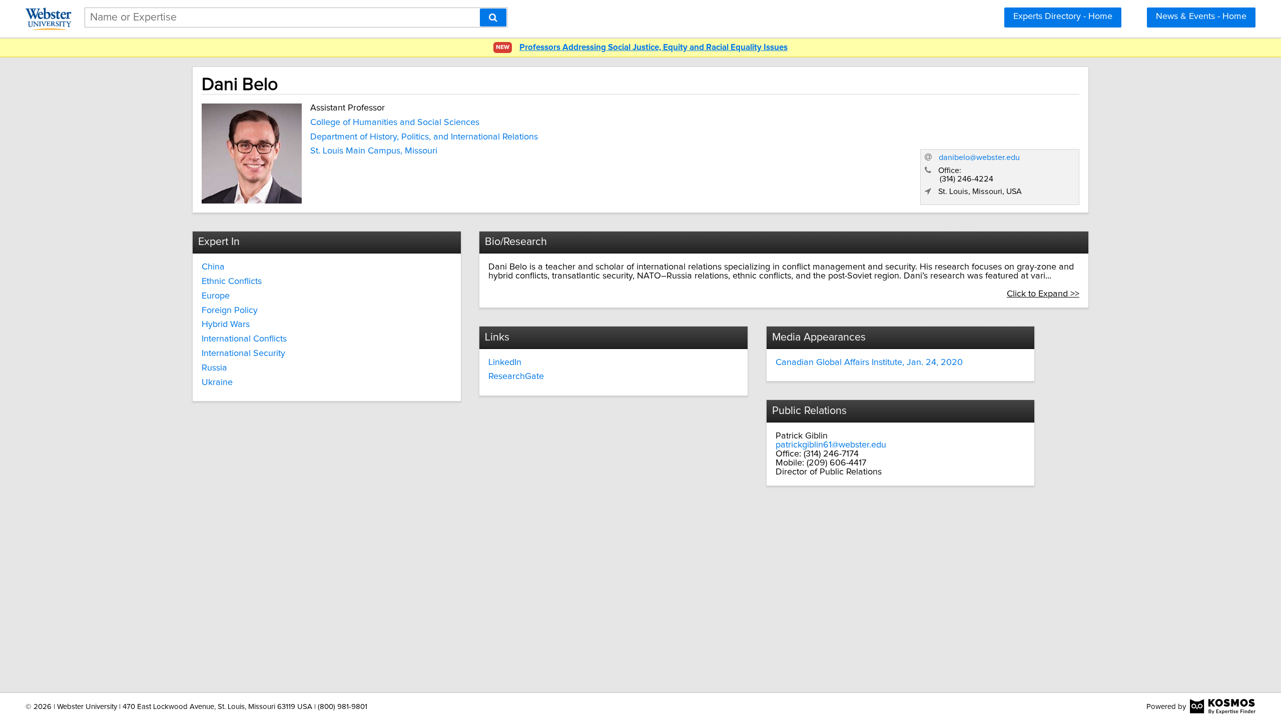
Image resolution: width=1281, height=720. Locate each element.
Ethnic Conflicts (232, 281)
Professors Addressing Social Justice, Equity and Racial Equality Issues (653, 48)
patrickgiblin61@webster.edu (831, 445)
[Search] (493, 17)
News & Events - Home (1201, 16)
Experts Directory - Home (1062, 16)
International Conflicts (244, 339)
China (213, 267)
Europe (216, 296)
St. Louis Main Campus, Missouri (373, 151)
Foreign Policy (230, 310)
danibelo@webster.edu (979, 158)
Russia (214, 368)
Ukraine (217, 382)
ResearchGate (516, 376)
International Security (243, 353)
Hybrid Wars (226, 324)
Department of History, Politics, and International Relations (424, 137)
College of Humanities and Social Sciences (394, 122)
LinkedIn (504, 362)
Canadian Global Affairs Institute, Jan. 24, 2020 (869, 362)
